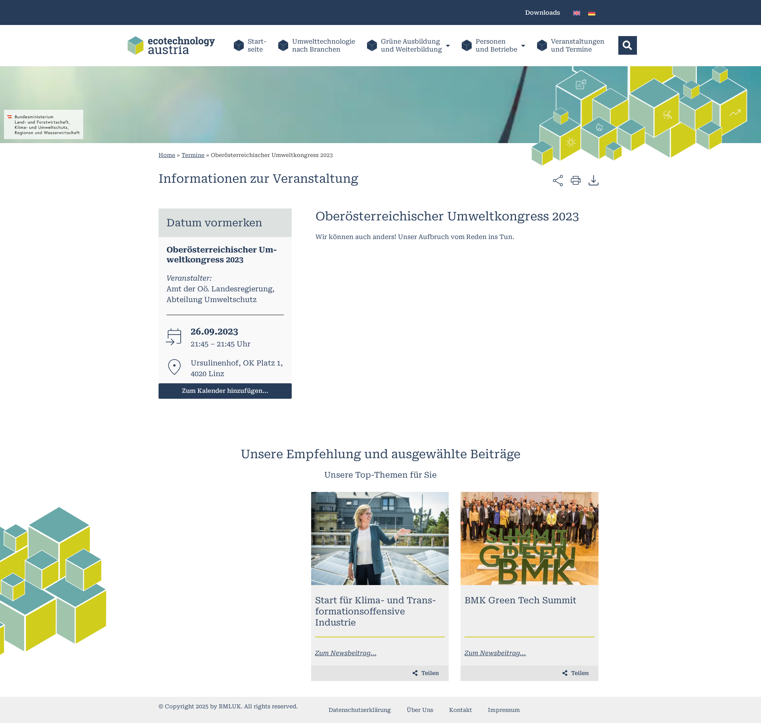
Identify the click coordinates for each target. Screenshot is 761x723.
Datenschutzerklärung (360, 710)
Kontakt (460, 710)
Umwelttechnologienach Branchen (323, 45)
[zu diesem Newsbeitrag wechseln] (380, 538)
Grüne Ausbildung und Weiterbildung (411, 45)
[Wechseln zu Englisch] (576, 12)
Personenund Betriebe (496, 45)
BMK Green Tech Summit (520, 600)
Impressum (504, 710)
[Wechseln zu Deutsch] (591, 12)
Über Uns (420, 710)
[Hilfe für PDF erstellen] (593, 180)
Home (167, 155)
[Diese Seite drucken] (576, 180)
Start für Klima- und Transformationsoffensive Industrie (375, 611)
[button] (627, 45)
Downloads (542, 12)
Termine (193, 155)
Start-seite (257, 45)
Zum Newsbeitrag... (346, 653)
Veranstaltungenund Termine (577, 45)
